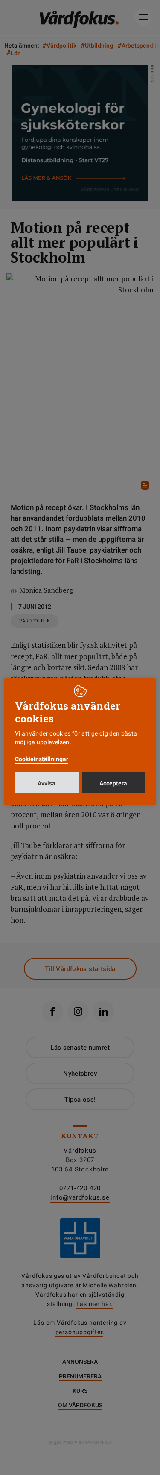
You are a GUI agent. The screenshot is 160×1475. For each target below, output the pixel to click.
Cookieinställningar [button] (41, 759)
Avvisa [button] (46, 783)
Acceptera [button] (113, 783)
